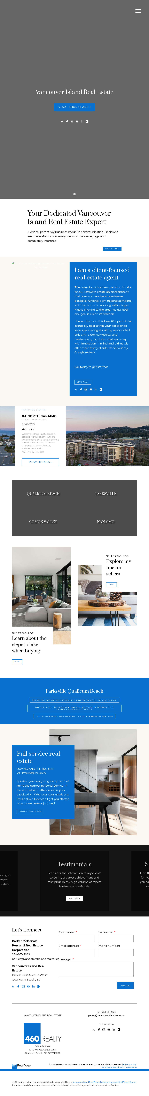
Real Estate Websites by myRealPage (119, 1067)
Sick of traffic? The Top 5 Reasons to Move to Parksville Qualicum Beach (74, 700)
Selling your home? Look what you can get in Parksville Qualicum (74, 716)
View (17, 662)
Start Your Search (74, 107)
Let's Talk (82, 382)
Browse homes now (30, 811)
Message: (65, 959)
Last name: (106, 932)
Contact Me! (112, 249)
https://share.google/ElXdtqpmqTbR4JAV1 (103, 359)
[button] (74, 107)
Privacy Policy (129, 1064)
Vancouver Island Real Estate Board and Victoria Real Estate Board (104, 1082)
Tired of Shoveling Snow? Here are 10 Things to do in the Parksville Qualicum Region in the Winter (74, 708)
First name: (67, 932)
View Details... (40, 462)
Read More (74, 898)
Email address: (69, 945)
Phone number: (109, 945)
